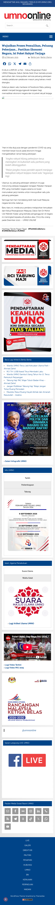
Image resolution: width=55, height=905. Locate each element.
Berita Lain (35, 57)
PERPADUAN (27, 885)
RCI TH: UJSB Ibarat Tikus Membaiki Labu (25, 371)
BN (27, 875)
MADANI (27, 889)
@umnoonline (29, 730)
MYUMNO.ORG (45, 2)
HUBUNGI (27, 865)
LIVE (27, 841)
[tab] (27, 478)
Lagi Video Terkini (12, 665)
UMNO (27, 870)
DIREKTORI (27, 850)
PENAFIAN (27, 860)
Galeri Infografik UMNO (15, 461)
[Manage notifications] (6, 899)
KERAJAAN (27, 880)
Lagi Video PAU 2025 (14, 668)
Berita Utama (46, 57)
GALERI (27, 845)
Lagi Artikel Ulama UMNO (21, 623)
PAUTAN (27, 855)
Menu (5, 36)
